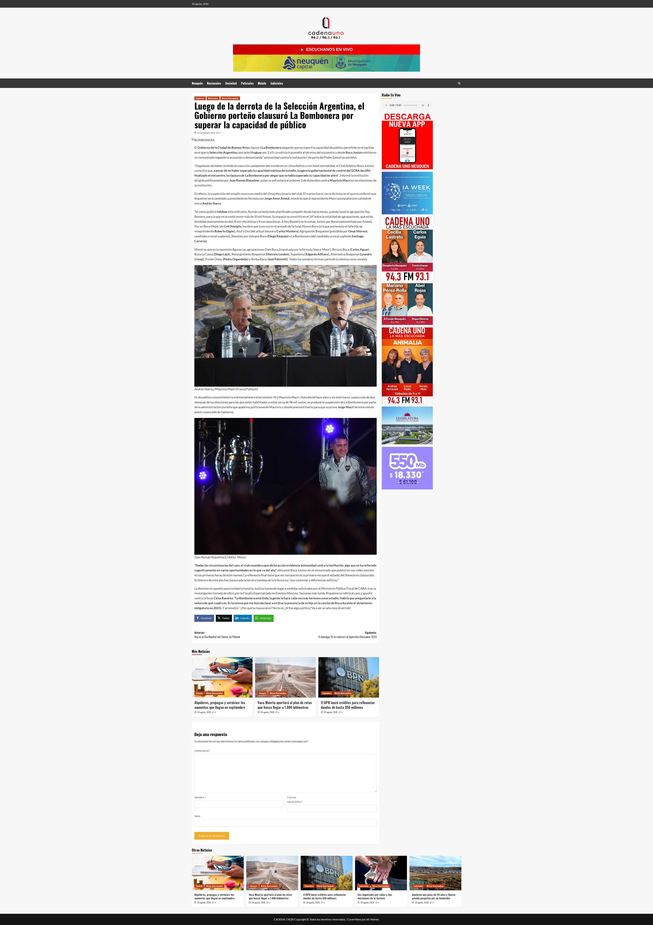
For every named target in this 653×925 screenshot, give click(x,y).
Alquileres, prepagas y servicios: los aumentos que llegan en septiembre (219, 705)
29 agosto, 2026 (204, 712)
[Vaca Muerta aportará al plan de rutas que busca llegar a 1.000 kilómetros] (285, 677)
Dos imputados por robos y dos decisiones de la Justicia (375, 896)
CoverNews (354, 919)
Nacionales (214, 83)
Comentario (202, 750)
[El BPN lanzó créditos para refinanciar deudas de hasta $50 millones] (348, 677)
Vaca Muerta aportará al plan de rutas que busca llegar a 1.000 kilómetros (285, 705)
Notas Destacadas (230, 98)
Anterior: (217, 635)
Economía (326, 693)
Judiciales (276, 83)
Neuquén (197, 83)
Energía (262, 693)
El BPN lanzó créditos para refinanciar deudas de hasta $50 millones (348, 705)
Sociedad (231, 83)
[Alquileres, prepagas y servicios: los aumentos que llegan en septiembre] (222, 677)
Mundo (262, 83)
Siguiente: (347, 635)
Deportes (200, 98)
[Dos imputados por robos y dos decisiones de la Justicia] (381, 873)
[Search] (459, 83)
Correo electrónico (295, 799)
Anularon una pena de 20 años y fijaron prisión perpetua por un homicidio (433, 896)
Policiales (247, 83)
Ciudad (199, 693)
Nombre (200, 797)
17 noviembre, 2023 (206, 132)
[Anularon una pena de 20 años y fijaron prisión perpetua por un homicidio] (435, 873)
